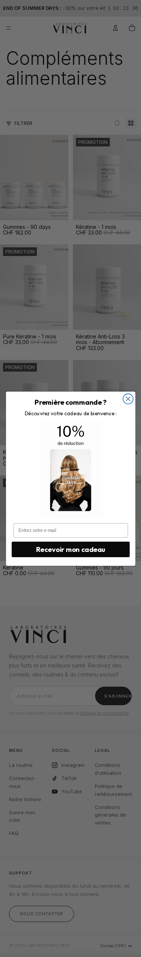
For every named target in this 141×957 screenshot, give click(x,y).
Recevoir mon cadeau (70, 549)
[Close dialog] (128, 399)
